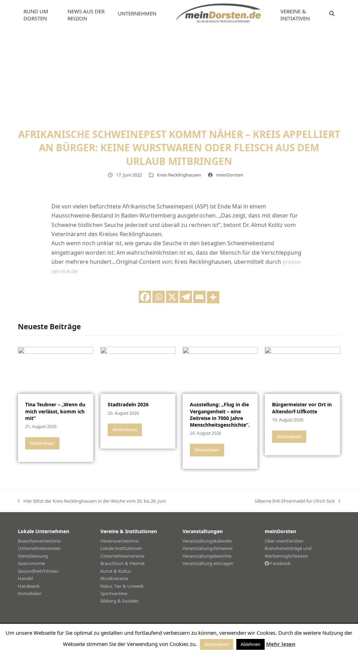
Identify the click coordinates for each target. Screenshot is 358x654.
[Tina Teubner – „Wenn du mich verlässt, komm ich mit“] (55, 370)
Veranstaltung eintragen (208, 563)
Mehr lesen (280, 643)
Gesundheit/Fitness (38, 571)
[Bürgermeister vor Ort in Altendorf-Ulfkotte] (302, 370)
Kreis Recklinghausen (179, 175)
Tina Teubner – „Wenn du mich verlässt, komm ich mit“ (55, 411)
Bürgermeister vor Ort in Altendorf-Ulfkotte (302, 407)
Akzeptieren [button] (216, 644)
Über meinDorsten (284, 541)
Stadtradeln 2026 (128, 404)
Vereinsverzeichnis (119, 541)
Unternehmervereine (122, 556)
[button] (332, 13)
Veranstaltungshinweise (207, 548)
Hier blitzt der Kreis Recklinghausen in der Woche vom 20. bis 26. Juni (92, 501)
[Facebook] (145, 297)
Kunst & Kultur (115, 571)
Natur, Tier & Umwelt (122, 586)
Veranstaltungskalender (207, 541)
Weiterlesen (42, 443)
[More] (213, 297)
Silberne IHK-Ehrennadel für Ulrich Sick (295, 501)
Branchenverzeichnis (39, 541)
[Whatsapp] (158, 297)
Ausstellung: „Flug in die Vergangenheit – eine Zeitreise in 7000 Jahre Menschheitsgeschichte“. (220, 414)
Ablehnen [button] (250, 644)
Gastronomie (31, 563)
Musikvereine (114, 578)
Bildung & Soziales (119, 601)
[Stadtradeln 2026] (138, 370)
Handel (25, 578)
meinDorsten (229, 175)
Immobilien (30, 593)
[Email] (199, 297)
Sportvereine (113, 593)
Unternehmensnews (39, 548)
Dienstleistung (33, 556)
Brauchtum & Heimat (122, 563)
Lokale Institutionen (121, 548)
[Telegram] (186, 297)
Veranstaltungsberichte (206, 556)
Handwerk (29, 586)
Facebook (280, 563)
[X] (172, 297)
